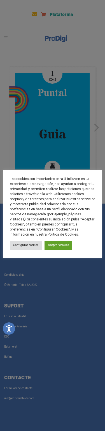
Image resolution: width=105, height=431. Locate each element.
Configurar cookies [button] (25, 245)
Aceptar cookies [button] (58, 245)
